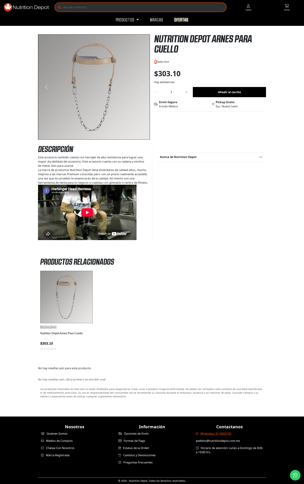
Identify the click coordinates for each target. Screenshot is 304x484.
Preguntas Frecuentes (138, 462)
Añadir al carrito (229, 92)
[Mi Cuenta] (248, 7)
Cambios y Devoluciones (139, 455)
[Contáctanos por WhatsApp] (295, 475)
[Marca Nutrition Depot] (210, 62)
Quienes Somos (57, 433)
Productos (125, 20)
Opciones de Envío (136, 433)
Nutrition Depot (48, 326)
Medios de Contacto (59, 441)
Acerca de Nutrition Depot (178, 157)
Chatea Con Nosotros (59, 448)
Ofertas (181, 20)
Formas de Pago (134, 441)
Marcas (156, 20)
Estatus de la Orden (135, 448)
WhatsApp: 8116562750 (215, 433)
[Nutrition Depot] (25, 7)
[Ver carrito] (287, 7)
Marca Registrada (57, 455)
